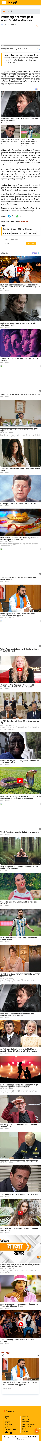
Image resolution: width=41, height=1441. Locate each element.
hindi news (7, 233)
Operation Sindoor (9, 229)
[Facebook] (37, 32)
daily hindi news (30, 233)
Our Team (25, 1431)
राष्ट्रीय (9, 11)
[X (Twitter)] (37, 36)
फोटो (6, 1419)
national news (17, 233)
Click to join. (23, 221)
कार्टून (7, 1427)
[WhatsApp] (37, 41)
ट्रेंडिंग (7, 1417)
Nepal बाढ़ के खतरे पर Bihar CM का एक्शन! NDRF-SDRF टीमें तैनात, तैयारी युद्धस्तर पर (20, 1384)
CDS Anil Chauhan (25, 229)
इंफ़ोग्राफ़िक (9, 1425)
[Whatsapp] (17, 217)
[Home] (4, 11)
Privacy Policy (27, 1427)
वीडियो (7, 1422)
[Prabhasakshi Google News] (38, 49)
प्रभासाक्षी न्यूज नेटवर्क (7, 49)
